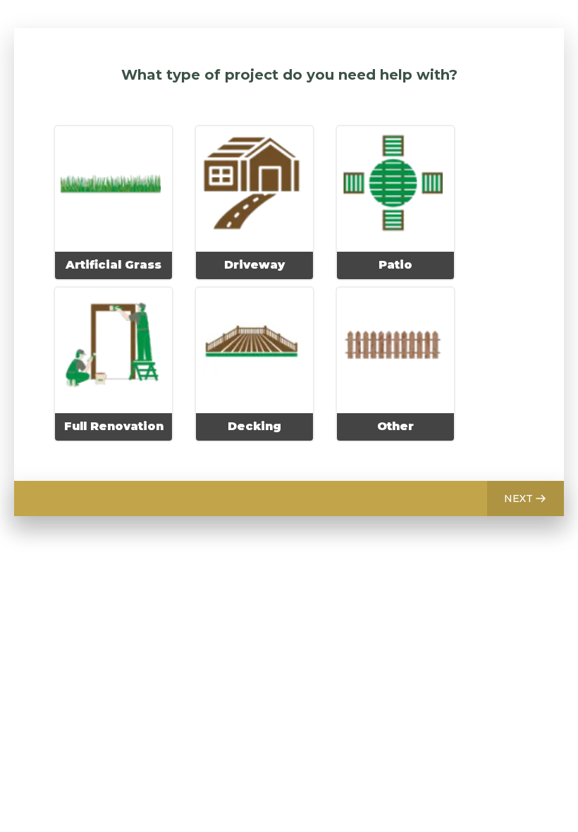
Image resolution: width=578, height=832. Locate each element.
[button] (525, 498)
